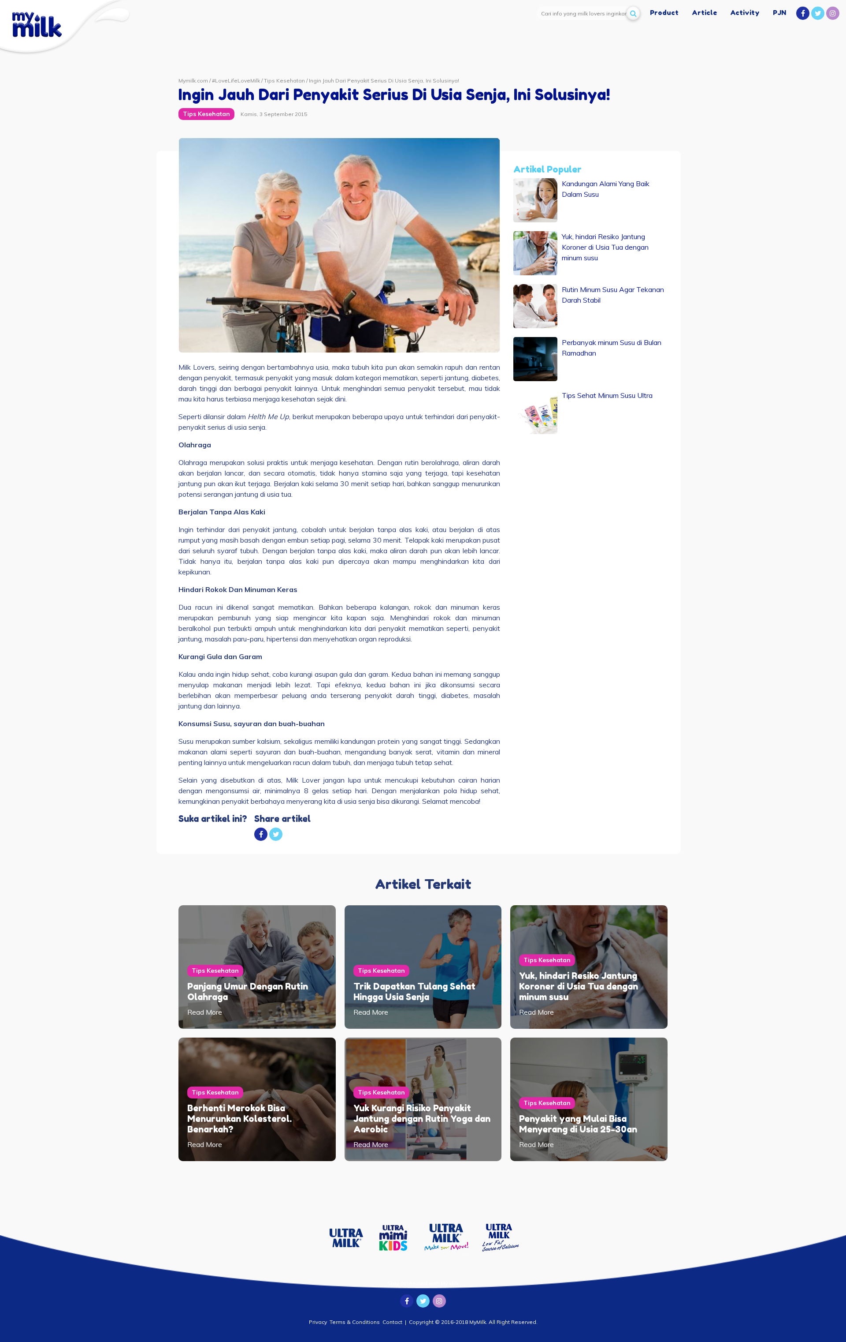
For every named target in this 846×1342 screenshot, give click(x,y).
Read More (204, 1012)
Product (664, 12)
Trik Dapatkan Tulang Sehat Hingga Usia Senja (414, 991)
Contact (392, 1322)
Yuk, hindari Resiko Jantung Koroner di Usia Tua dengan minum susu (578, 986)
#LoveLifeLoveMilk (236, 80)
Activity (745, 12)
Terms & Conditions (355, 1322)
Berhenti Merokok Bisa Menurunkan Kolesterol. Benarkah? (239, 1119)
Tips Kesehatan (284, 80)
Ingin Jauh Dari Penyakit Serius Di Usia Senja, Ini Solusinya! (384, 80)
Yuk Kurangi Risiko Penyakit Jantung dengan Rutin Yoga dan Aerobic (421, 1119)
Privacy (318, 1322)
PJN (779, 12)
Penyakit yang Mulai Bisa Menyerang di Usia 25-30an (578, 1124)
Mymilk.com (193, 80)
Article (704, 12)
